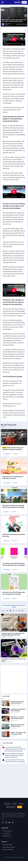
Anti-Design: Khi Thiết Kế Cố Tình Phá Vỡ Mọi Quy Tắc (14, 659)
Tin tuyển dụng (7, 743)
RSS (20, 807)
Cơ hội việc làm (6, 833)
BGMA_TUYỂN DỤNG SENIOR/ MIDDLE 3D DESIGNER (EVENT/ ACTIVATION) (14, 755)
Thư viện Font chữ (7, 831)
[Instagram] (6, 822)
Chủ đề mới (6, 696)
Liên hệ (14, 803)
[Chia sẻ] (25, 30)
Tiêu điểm (18, 24)
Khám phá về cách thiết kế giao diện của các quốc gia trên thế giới (13, 593)
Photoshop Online (7, 844)
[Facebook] (3, 822)
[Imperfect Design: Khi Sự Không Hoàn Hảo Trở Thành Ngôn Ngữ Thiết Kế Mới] (14, 623)
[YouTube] (9, 822)
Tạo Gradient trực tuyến (9, 847)
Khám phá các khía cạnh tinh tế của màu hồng (13, 535)
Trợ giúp (21, 803)
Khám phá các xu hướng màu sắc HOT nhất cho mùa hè (12, 477)
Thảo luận (12, 629)
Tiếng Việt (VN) (11, 807)
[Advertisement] (14, 679)
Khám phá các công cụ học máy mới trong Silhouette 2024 (13, 448)
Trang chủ (7, 803)
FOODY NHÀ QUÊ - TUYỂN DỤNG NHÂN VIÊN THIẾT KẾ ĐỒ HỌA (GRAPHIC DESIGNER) (15, 749)
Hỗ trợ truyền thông (8, 849)
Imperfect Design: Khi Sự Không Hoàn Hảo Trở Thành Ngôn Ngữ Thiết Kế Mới (13, 634)
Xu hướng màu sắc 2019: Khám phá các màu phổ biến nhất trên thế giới (13, 564)
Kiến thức (5, 629)
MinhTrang (7, 540)
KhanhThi (4, 636)
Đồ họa (4, 655)
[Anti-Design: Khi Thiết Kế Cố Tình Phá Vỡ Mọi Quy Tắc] (14, 648)
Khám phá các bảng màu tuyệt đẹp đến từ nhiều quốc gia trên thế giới (13, 506)
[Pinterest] (12, 822)
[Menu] (2, 2)
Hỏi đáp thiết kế (7, 836)
